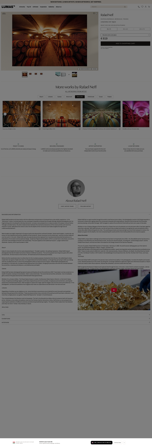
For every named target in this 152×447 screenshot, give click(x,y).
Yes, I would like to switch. (102, 442)
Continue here (117, 442)
